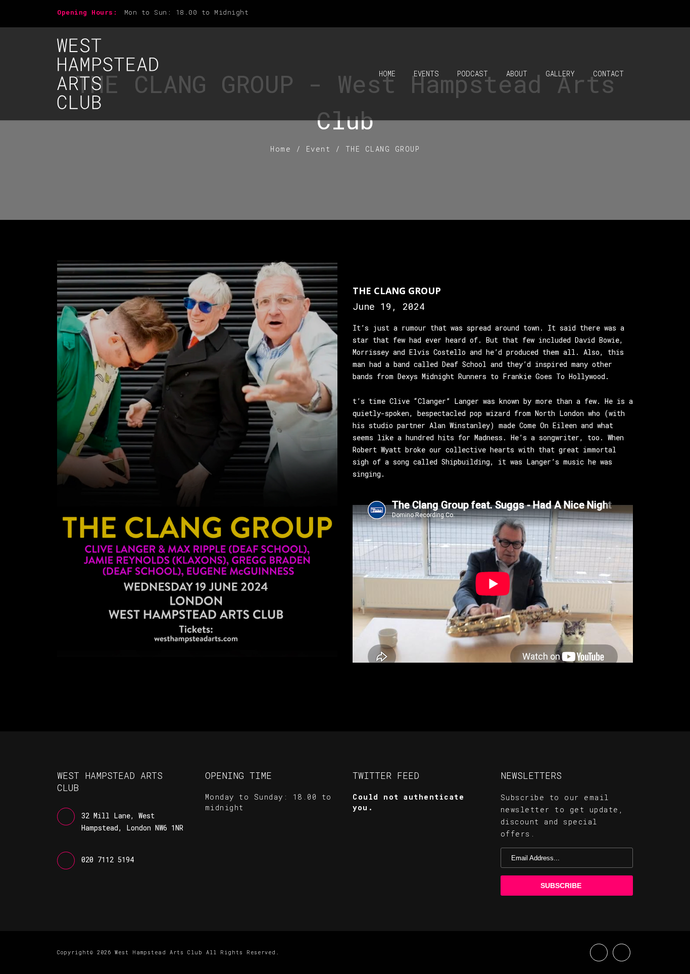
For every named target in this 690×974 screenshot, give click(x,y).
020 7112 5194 (107, 859)
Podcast (472, 73)
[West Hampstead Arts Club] (107, 73)
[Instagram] (629, 13)
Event (318, 149)
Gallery (560, 73)
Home (387, 73)
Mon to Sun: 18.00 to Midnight (186, 12)
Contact (608, 73)
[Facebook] (612, 13)
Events (426, 73)
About (516, 73)
